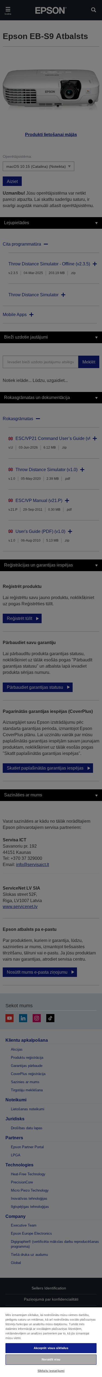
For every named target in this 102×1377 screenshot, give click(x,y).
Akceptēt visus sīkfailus (51, 1348)
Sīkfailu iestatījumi (51, 1370)
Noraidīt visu (51, 1359)
